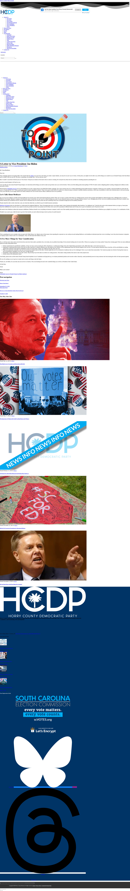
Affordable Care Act (12, 188)
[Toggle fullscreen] (2, 889)
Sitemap (33, 885)
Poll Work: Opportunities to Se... (6, 661)
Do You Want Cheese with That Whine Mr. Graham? (11, 584)
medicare (24, 274)
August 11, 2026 (4, 651)
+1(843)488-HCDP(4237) (34, 633)
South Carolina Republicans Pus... (6, 687)
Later (78, 9)
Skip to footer (10, 0)
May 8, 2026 (3, 690)
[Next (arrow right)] (2, 890)
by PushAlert (86, 12)
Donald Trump (13, 274)
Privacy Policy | (39, 885)
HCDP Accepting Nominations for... (6, 648)
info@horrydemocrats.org (21, 633)
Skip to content (3, 0)
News (26, 166)
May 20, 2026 (3, 677)
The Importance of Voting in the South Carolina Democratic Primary (14, 418)
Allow (85, 9)
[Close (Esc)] (5, 889)
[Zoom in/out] (0, 889)
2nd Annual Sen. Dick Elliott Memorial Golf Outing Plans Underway (14, 473)
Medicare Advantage (5, 205)
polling (32, 175)
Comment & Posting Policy (46, 885)
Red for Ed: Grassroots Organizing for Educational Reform (12, 528)
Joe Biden (19, 274)
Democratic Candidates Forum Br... (6, 674)
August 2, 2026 (3, 664)
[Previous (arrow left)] (0, 890)
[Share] (3, 889)
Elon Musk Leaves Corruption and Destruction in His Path (12, 364)
